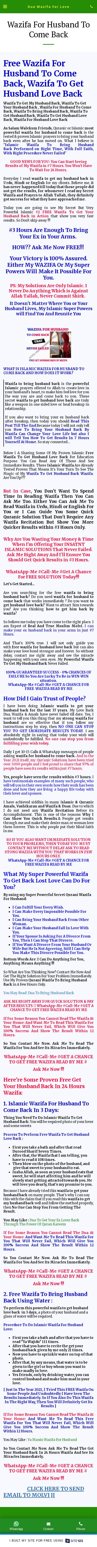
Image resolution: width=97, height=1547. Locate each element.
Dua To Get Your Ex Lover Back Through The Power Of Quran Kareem (41, 1222)
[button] (5, 6)
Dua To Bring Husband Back (51, 993)
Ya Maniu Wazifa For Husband (52, 1440)
